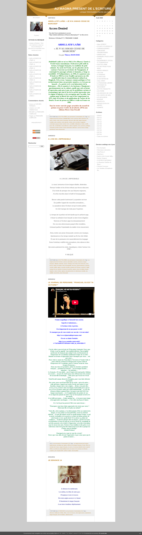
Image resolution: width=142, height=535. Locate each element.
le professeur (57, 448)
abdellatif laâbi (66, 118)
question (87, 265)
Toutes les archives (102, 136)
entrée (54, 120)
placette (66, 122)
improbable (70, 261)
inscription (59, 265)
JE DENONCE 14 (55, 460)
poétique (88, 125)
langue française (82, 120)
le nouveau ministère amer (79, 447)
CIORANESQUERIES (103, 48)
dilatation (57, 263)
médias (61, 512)
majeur (55, 265)
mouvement (56, 272)
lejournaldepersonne (65, 448)
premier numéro (59, 127)
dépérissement (69, 514)
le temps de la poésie (67, 269)
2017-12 (99, 117)
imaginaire (82, 122)
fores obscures (81, 263)
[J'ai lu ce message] (140, 533)
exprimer (59, 269)
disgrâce (52, 271)
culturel (70, 125)
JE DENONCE (101, 74)
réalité (87, 267)
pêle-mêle (76, 120)
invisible (83, 271)
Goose (31, 104)
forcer (68, 123)
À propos (36, 35)
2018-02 (99, 115)
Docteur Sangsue (102, 158)
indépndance (78, 123)
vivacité (51, 267)
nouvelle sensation (65, 267)
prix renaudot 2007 (58, 450)
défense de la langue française (74, 445)
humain (64, 123)
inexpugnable (68, 265)
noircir (55, 271)
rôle (53, 125)
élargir (86, 127)
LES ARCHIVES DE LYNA (104, 93)
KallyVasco (100, 154)
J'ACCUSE (100, 72)
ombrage (70, 263)
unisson (65, 261)
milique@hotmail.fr (36, 122)
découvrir (71, 120)
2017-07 (99, 128)
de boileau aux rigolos (62, 445)
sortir (63, 122)
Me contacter (36, 17)
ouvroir (79, 127)
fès (87, 118)
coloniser (59, 122)
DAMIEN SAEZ (101, 54)
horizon (83, 127)
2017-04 (99, 134)
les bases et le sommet (75, 448)
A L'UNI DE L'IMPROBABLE (59, 139)
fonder (83, 123)
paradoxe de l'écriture (75, 267)
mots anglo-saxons (80, 512)
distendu (61, 263)
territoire (78, 122)
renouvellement (64, 125)
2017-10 (99, 122)
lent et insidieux (61, 514)
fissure (51, 265)
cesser (72, 118)
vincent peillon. (75, 450)
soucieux (75, 261)
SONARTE (100, 107)
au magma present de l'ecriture (81, 443)
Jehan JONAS (101, 81)
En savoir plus (103, 533)
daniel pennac (53, 445)
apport (59, 267)
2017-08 (99, 126)
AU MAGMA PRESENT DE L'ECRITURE (82, 8)
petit (55, 122)
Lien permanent (71, 116)
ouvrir (74, 122)
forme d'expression (60, 129)
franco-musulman (64, 120)
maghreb (75, 125)
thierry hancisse (82, 118)
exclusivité (52, 127)
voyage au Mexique (34, 43)
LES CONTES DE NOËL (104, 95)
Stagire (31, 116)
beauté (86, 269)
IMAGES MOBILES (102, 70)
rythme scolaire (67, 450)
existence (83, 267)
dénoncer (52, 512)
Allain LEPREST (101, 44)
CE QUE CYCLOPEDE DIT (104, 46)
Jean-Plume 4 (101, 152)
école (58, 120)
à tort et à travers (71, 512)
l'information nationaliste (104, 150)
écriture (59, 271)
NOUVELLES (101, 101)
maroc (51, 120)
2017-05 (99, 132)
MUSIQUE (100, 99)
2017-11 (99, 120)
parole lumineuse (81, 265)
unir (86, 271)
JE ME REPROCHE (102, 79)
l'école (83, 445)
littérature (75, 127)
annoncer (83, 125)
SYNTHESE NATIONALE (104, 160)
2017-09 (99, 124)
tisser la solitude (81, 269)
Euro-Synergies (101, 148)
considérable (58, 125)
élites (65, 512)
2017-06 (99, 130)
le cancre (70, 447)
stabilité (51, 272)
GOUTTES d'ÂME (102, 64)
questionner (52, 129)
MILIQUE (32, 112)
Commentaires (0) (80, 116)
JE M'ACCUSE (101, 76)
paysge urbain (58, 123)
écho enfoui (75, 263)
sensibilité (72, 123)
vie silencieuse (77, 271)
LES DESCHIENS (102, 97)
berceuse (74, 265)
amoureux (80, 261)
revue (79, 125)
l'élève (87, 445)
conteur (70, 122)
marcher (76, 118)
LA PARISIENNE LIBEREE (104, 83)
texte (87, 263)
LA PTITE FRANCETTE (104, 89)
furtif (63, 265)
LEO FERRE (100, 91)
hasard (64, 127)
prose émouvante (64, 272)
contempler (52, 123)
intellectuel (57, 512)
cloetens (31, 108)
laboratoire (69, 127)
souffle (86, 123)
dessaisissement (70, 271)
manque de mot (53, 269)
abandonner (88, 512)
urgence (74, 269)
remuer (65, 263)
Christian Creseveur (102, 166)
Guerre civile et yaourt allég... (105, 156)
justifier (55, 267)
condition (52, 122)
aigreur (63, 271)
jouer (51, 125)
